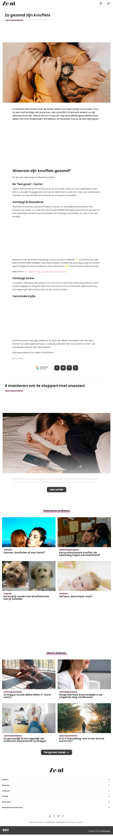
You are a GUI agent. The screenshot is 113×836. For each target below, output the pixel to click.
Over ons (41, 822)
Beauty (5, 785)
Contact (79, 822)
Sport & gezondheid (14, 20)
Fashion (6, 791)
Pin (69, 367)
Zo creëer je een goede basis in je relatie (45, 271)
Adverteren (50, 822)
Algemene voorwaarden (65, 822)
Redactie (33, 822)
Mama (5, 779)
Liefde (5, 796)
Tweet (63, 367)
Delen (57, 367)
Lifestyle (6, 802)
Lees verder (57, 489)
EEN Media (106, 831)
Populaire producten (12, 807)
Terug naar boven (55, 752)
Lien (45, 20)
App (75, 367)
